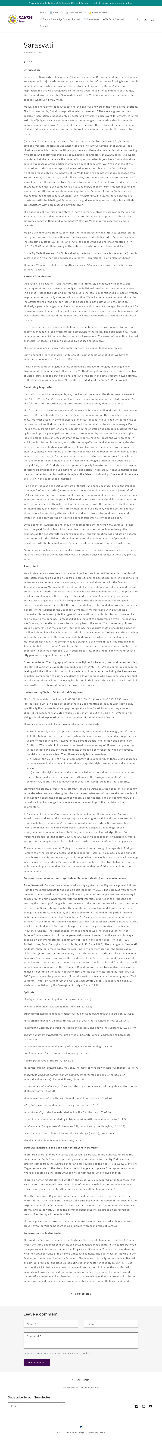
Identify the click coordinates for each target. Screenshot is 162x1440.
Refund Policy (70, 1387)
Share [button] (30, 61)
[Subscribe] (61, 1406)
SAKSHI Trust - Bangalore (76, 1433)
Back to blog (83, 1293)
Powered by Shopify (96, 1433)
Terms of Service (90, 1387)
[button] (56, 12)
